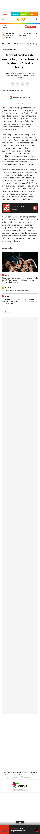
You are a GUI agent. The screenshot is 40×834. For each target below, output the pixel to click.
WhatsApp (22, 84)
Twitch (29, 725)
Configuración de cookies (27, 775)
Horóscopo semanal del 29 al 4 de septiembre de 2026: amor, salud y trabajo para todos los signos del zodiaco (20, 301)
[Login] (37, 20)
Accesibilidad (17, 772)
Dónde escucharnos (27, 777)
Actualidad (12, 49)
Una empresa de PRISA (20, 784)
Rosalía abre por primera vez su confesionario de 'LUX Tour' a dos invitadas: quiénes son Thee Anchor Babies (20, 280)
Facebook (13, 84)
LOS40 (5, 14)
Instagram (6, 725)
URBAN (32, 14)
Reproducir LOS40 (35, 208)
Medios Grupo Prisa (20, 790)
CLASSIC (15, 14)
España (4, 27)
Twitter (18, 84)
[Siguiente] (37, 44)
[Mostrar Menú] (3, 19)
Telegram (27, 84)
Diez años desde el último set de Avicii (16, 290)
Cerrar (36, 33)
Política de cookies (11, 775)
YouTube (15, 725)
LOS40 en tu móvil (12, 777)
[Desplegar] (20, 822)
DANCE (23, 14)
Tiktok (11, 725)
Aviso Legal (6, 772)
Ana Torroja (6, 312)
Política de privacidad (30, 772)
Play (37, 829)
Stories (33, 725)
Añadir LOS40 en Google (22, 98)
